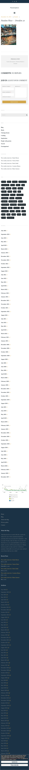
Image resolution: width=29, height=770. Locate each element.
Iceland (24, 214)
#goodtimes (9, 188)
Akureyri (13, 214)
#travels (23, 211)
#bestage (3, 181)
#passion (20, 201)
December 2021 (5, 300)
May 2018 (3, 458)
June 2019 (3, 410)
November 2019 (5, 392)
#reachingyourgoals (22, 204)
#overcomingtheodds (13, 201)
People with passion (6, 141)
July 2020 (3, 363)
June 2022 (3, 278)
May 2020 (3, 370)
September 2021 (5, 311)
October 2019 (4, 396)
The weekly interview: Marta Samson (10, 168)
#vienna (3, 214)
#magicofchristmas (5, 194)
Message (18, 86)
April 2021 (4, 330)
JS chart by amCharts (7, 486)
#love (19, 191)
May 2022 (3, 282)
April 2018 (4, 462)
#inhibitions (4, 191)
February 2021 (5, 337)
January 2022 (4, 296)
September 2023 (5, 234)
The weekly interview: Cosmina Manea (10, 166)
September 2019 (5, 399)
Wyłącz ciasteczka (14, 765)
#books (9, 181)
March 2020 (4, 377)
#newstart (12, 198)
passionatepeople (11, 217)
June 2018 (3, 455)
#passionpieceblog (5, 204)
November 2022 (5, 260)
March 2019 (4, 421)
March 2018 (4, 466)
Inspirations (4, 138)
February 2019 (5, 425)
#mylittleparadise (5, 198)
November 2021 (5, 304)
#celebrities (15, 181)
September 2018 (5, 443)
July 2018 (3, 451)
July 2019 (3, 407)
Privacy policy (4, 522)
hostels (19, 214)
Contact (3, 525)
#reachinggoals (13, 204)
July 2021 (3, 319)
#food (3, 188)
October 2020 (4, 352)
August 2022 (4, 271)
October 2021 (4, 307)
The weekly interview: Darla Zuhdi (9, 163)
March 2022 (4, 289)
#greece (14, 188)
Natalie (16, 17)
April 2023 (4, 245)
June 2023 (3, 238)
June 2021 (3, 322)
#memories (13, 194)
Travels (3, 143)
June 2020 (3, 366)
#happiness (20, 188)
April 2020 (4, 374)
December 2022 (5, 256)
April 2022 (4, 285)
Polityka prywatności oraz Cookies (13, 758)
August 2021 (4, 315)
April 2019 (4, 418)
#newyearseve (18, 198)
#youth (8, 214)
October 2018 (4, 440)
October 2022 (4, 263)
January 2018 (4, 473)
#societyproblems (5, 211)
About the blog (5, 519)
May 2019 (3, 414)
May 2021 (3, 326)
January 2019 (4, 429)
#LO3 (15, 191)
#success (12, 211)
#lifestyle (9, 191)
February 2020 (5, 381)
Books (2, 130)
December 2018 (5, 432)
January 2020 (4, 385)
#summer (18, 211)
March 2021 (4, 333)
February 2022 (5, 293)
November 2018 (5, 436)
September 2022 (5, 267)
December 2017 (5, 477)
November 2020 (5, 348)
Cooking (3, 135)
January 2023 (4, 252)
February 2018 (5, 469)
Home (2, 514)
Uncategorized (4, 146)
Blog (2, 127)
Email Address (6, 92)
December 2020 (5, 344)
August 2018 (4, 447)
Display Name (6, 86)
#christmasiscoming (22, 181)
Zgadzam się (14, 762)
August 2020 (4, 359)
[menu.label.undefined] (26, 485)
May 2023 (3, 241)
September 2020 (5, 355)
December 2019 (5, 388)
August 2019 (4, 403)
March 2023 (4, 249)
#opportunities (4, 201)
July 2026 (3, 230)
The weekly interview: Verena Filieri (10, 160)
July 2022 (3, 274)
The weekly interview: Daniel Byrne (10, 158)
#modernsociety (20, 194)
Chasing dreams (5, 132)
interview (3, 217)
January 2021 (4, 341)
